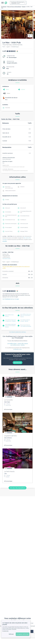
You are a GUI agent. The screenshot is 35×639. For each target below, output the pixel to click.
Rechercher (17, 362)
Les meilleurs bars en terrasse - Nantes (25, 320)
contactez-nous (17, 349)
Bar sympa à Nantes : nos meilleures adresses (25, 325)
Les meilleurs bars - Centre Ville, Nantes (17, 343)
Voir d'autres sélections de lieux (17, 332)
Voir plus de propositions (17, 488)
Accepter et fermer (22, 634)
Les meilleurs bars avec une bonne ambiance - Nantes (10, 326)
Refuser (11, 634)
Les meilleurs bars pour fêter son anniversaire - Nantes (25, 315)
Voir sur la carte (6, 258)
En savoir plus (5, 630)
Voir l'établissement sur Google (10, 299)
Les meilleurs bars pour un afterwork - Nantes (10, 320)
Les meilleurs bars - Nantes (17, 345)
